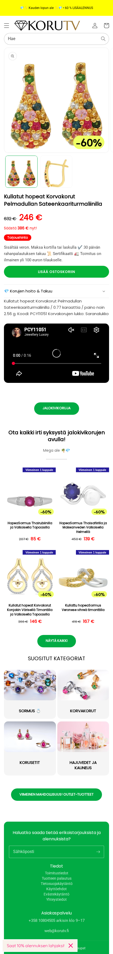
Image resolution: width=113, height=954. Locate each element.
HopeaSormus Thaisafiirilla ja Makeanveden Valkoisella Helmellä (83, 527)
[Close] (71, 945)
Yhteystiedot (56, 899)
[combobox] (56, 39)
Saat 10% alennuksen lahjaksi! (35, 945)
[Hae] (103, 39)
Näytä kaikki (57, 640)
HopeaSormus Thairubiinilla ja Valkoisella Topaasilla (30, 525)
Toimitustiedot (56, 873)
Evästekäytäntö (56, 894)
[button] (6, 25)
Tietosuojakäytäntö (57, 883)
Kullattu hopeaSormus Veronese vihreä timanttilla (83, 607)
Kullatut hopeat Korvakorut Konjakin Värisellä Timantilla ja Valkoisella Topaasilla (30, 609)
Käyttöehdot (56, 889)
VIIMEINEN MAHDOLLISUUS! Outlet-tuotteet (56, 794)
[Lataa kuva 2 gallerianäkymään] (56, 172)
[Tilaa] (98, 851)
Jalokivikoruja (57, 408)
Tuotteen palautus (56, 878)
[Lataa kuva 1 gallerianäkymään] (21, 172)
